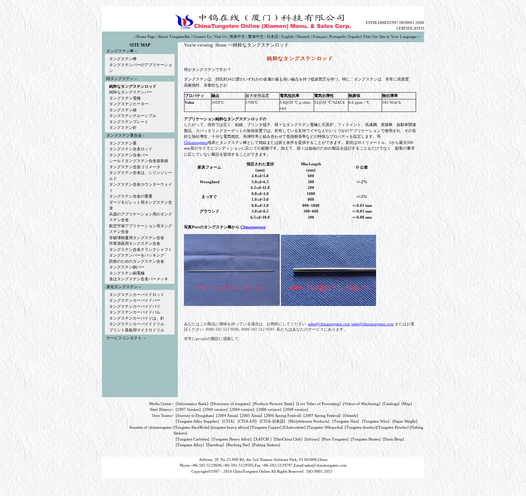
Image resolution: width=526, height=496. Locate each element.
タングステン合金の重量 (130, 196)
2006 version (269, 409)
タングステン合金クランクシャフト (140, 249)
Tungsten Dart (345, 421)
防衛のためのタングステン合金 (136, 261)
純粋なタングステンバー (130, 92)
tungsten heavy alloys (230, 427)
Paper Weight (405, 421)
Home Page (145, 36)
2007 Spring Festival (322, 415)
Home (221, 45)
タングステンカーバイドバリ (134, 306)
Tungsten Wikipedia (324, 427)
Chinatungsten (196, 142)
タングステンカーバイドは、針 (136, 318)
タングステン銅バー (127, 267)
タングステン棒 (123, 59)
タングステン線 (123, 110)
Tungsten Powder (392, 427)
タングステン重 (123, 143)
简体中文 (237, 36)
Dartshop (215, 445)
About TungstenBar (174, 36)
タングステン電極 (125, 98)
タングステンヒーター (128, 104)
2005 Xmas (251, 415)
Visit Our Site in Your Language (390, 36)
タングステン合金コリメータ (134, 167)
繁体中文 (256, 36)
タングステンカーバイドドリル (136, 324)
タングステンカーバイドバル (134, 312)
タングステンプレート (128, 122)
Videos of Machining (361, 404)
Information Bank (192, 404)
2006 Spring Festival (283, 415)
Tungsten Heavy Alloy (231, 439)
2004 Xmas (227, 415)
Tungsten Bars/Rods (191, 427)
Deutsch (303, 36)
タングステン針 (123, 127)
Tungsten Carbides (192, 439)
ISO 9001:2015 (320, 471)
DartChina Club (288, 439)
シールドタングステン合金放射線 (138, 161)
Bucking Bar (238, 445)
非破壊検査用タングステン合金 (136, 237)
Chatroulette (294, 427)
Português (337, 36)
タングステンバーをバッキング (136, 255)
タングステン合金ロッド (130, 149)
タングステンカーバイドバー (134, 300)
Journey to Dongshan (195, 415)
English (287, 36)
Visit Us (220, 36)
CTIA (228, 421)
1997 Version (188, 409)
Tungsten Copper (266, 427)
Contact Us (202, 36)
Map (406, 404)
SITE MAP (140, 45)
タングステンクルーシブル (132, 115)
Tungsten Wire (376, 421)
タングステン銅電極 (127, 273)
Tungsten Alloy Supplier (197, 421)
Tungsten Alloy (190, 445)
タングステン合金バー (128, 155)
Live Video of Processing (318, 404)
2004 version (242, 409)
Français (319, 36)
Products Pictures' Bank (273, 404)
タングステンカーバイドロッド (136, 294)
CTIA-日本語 (272, 421)
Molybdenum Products (309, 421)
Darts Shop (393, 439)
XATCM (262, 439)
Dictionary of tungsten (230, 404)
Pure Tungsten (335, 439)
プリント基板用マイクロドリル (136, 330)
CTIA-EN (247, 421)
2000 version (215, 409)
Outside (350, 415)
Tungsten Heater (365, 439)
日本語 (272, 36)
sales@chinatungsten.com (329, 324)
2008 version (296, 409)
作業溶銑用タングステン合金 (134, 243)
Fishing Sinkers (266, 445)
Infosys (312, 439)
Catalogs (391, 404)
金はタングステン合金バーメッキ (138, 279)
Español (355, 36)
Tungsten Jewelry (360, 427)
